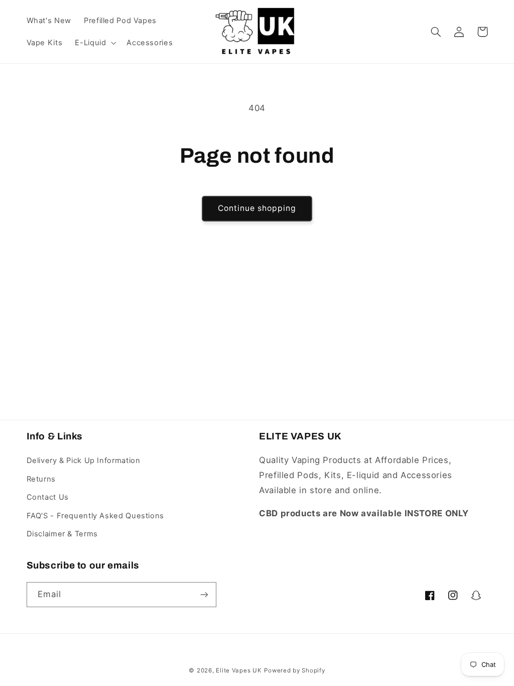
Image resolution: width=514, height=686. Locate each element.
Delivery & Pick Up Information (84, 460)
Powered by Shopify (294, 670)
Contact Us (48, 497)
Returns (41, 479)
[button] (94, 43)
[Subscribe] (203, 594)
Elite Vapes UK (239, 670)
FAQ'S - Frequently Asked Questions (95, 515)
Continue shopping (257, 208)
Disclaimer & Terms (62, 533)
